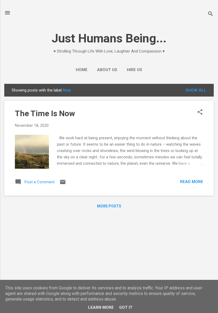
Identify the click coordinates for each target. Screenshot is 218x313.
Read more (191, 181)
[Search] (210, 14)
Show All (195, 90)
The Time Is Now (45, 113)
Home (81, 69)
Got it (125, 307)
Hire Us (134, 69)
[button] (200, 112)
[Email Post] (63, 183)
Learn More (101, 307)
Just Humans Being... (109, 38)
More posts (109, 206)
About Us (107, 69)
